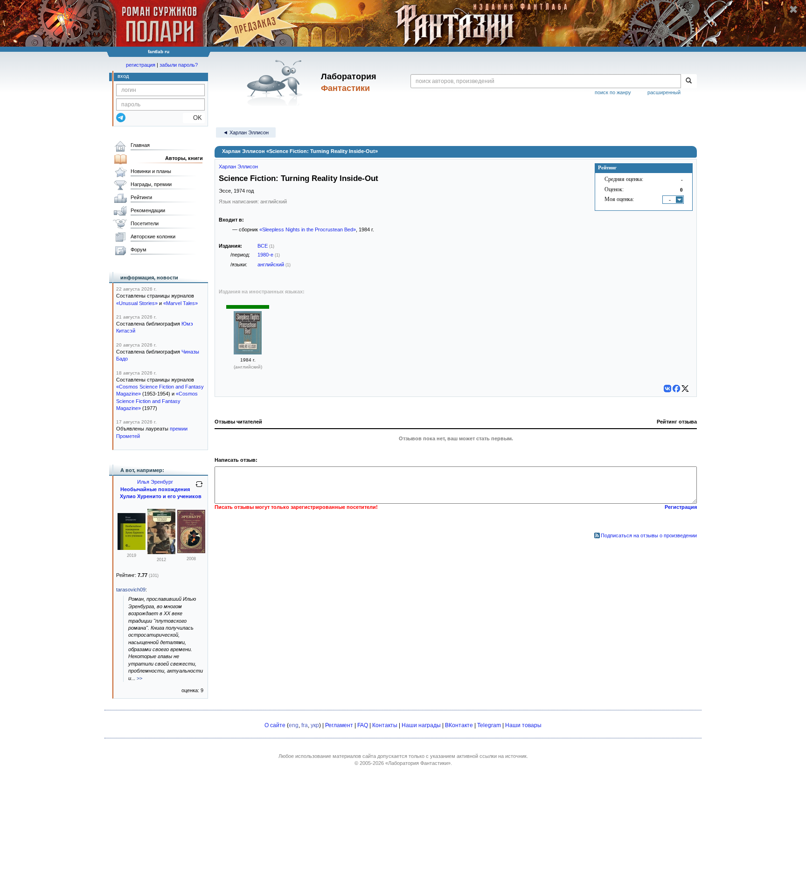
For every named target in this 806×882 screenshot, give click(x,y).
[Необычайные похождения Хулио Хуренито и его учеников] (132, 548)
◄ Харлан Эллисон (246, 132)
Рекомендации (148, 210)
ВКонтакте (459, 725)
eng (294, 725)
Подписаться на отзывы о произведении (649, 535)
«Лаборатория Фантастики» (418, 763)
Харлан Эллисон (238, 166)
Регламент (339, 725)
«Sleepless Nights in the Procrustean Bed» (307, 229)
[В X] (685, 388)
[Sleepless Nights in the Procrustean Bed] (248, 352)
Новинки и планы (151, 171)
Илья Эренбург (155, 482)
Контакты (384, 725)
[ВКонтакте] (667, 388)
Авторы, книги (184, 158)
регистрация (140, 65)
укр (315, 725)
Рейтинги (141, 197)
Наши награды (421, 725)
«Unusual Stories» (137, 303)
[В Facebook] (676, 388)
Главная (140, 145)
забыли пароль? (179, 65)
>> (139, 678)
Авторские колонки (153, 236)
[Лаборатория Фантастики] (276, 82)
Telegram (489, 725)
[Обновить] (199, 488)
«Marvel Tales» (180, 303)
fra (304, 725)
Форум (138, 249)
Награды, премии (151, 184)
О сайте (274, 725)
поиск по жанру (613, 92)
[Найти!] (689, 81)
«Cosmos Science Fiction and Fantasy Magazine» (157, 401)
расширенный (664, 92)
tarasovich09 (131, 589)
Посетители (145, 223)
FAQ (362, 725)
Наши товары (523, 725)
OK (194, 117)
